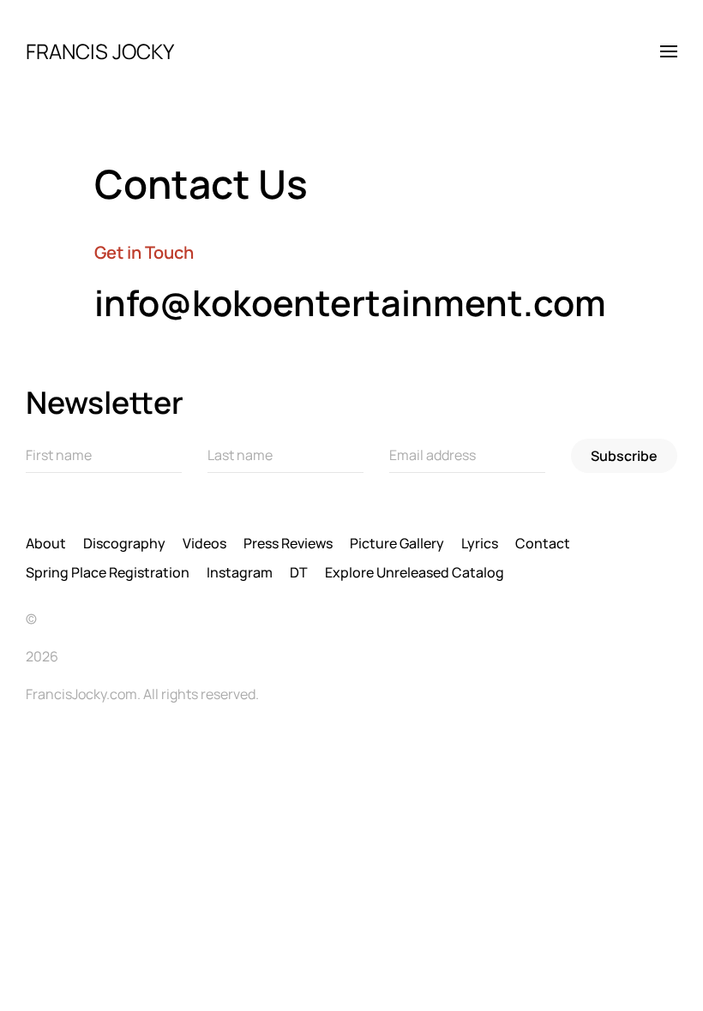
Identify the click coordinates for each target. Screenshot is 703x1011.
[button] (668, 51)
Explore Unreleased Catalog (414, 572)
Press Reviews (288, 543)
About (46, 543)
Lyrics (479, 543)
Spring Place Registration (107, 572)
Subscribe (624, 455)
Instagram (240, 572)
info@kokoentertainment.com (350, 302)
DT (299, 572)
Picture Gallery (397, 543)
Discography (124, 543)
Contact (542, 543)
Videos (204, 543)
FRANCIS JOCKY (100, 51)
